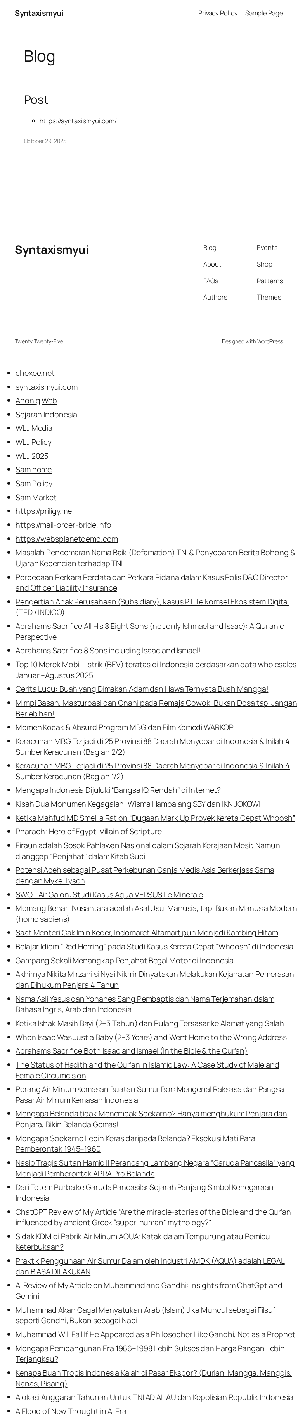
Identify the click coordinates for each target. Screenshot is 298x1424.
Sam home (34, 469)
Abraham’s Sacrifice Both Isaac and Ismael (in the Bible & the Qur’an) (132, 1050)
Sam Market (36, 497)
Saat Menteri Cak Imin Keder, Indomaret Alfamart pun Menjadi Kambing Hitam (147, 932)
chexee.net (35, 373)
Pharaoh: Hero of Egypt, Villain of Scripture (89, 831)
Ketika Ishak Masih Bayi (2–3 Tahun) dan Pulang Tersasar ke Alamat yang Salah (150, 1023)
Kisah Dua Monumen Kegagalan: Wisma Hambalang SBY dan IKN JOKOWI (138, 804)
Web (49, 400)
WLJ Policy (34, 442)
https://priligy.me (44, 511)
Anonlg (28, 400)
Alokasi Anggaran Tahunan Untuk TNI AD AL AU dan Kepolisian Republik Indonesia (154, 1397)
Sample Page (264, 13)
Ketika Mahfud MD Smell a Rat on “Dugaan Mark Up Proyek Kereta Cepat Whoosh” (155, 818)
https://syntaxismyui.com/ (78, 120)
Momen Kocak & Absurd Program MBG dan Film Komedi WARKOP (125, 727)
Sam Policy (34, 483)
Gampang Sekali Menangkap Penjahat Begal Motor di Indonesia (125, 960)
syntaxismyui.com (46, 387)
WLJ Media (34, 428)
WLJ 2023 (32, 456)
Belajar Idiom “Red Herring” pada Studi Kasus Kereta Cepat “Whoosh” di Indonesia (154, 946)
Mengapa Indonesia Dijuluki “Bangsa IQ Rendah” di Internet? (118, 790)
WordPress (270, 341)
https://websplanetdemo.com (67, 539)
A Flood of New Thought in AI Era (71, 1411)
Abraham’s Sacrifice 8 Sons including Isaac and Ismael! (108, 650)
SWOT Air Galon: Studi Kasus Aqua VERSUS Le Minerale (109, 894)
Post (36, 99)
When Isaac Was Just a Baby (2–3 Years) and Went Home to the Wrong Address (151, 1037)
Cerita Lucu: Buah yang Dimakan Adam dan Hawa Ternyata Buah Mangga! (142, 689)
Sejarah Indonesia (46, 414)
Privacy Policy (218, 13)
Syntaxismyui (39, 13)
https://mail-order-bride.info (63, 525)
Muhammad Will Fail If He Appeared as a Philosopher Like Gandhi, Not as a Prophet (155, 1334)
